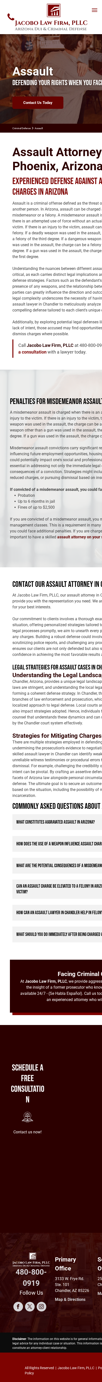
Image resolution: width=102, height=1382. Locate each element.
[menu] (95, 10)
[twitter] (30, 1307)
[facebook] (18, 1307)
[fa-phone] (10, 21)
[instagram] (41, 1307)
